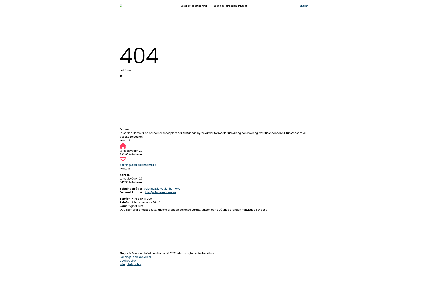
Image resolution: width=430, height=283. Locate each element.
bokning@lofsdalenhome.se (138, 165)
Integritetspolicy (130, 264)
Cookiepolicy (128, 261)
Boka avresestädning (194, 6)
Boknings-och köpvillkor (135, 257)
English (304, 6)
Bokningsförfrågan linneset (230, 6)
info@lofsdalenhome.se (160, 192)
